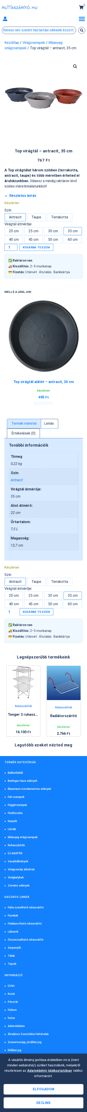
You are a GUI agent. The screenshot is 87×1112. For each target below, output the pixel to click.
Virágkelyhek (16, 877)
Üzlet (11, 985)
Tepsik (12, 963)
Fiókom (12, 1010)
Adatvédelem (16, 1026)
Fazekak (13, 915)
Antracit (17, 480)
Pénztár (13, 1001)
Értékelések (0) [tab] (23, 433)
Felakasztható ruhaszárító (25, 923)
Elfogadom (43, 1089)
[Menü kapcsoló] (82, 18)
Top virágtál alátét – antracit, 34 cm (43, 382)
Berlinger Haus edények (22, 780)
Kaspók (12, 821)
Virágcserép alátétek (21, 869)
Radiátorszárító (63, 716)
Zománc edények (18, 885)
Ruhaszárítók (23, 706)
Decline (43, 1103)
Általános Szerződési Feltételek (28, 1034)
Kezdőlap (11, 42)
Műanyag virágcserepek (22, 837)
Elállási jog (14, 1050)
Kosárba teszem (36, 247)
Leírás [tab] (49, 423)
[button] (5, 18)
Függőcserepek (17, 805)
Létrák (12, 829)
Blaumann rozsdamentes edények (29, 788)
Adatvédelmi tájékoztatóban (49, 1071)
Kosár (11, 993)
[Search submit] (81, 30)
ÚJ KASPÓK (15, 853)
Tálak (11, 955)
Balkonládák (15, 772)
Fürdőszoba (15, 813)
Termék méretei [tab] (24, 423)
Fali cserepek (16, 797)
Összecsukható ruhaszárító (26, 939)
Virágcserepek (34, 42)
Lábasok (13, 931)
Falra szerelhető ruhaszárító (26, 907)
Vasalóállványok (18, 861)
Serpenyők (14, 947)
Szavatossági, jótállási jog (24, 1042)
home (11, 1018)
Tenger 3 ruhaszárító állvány (32, 714)
